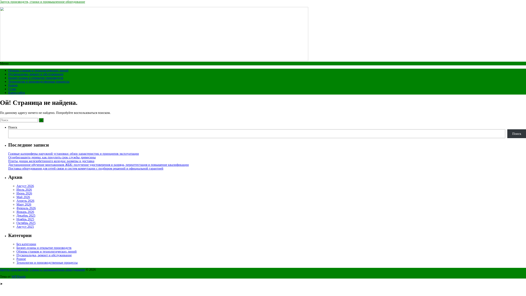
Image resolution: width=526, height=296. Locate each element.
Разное (13, 85)
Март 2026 (23, 204)
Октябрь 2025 (26, 223)
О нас (12, 89)
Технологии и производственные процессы (38, 81)
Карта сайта (16, 92)
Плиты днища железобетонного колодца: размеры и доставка (51, 161)
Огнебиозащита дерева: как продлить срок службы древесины (52, 157)
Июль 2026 (24, 189)
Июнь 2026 (24, 193)
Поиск (12, 127)
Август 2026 (25, 186)
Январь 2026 (25, 212)
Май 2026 (23, 197)
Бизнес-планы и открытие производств (35, 78)
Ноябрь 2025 (25, 219)
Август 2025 (25, 226)
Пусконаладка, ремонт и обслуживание (35, 74)
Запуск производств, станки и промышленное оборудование (42, 1)
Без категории (26, 244)
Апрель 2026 (25, 200)
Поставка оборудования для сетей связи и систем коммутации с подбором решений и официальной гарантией (85, 168)
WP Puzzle (19, 276)
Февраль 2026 (26, 208)
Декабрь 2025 (25, 215)
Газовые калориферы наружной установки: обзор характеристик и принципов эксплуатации (73, 153)
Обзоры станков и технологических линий (38, 70)
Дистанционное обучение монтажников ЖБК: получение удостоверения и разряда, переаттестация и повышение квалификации (98, 164)
